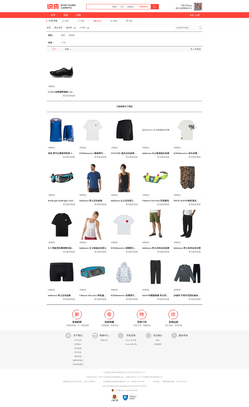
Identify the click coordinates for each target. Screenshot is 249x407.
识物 (78, 15)
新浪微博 (157, 344)
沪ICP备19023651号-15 (136, 372)
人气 (54, 49)
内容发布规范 (78, 364)
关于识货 (77, 340)
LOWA (82, 28)
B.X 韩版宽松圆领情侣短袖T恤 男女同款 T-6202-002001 (74, 248)
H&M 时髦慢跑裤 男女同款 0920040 (159, 295)
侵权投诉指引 (78, 360)
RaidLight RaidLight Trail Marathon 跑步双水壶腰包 (73, 200)
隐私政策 (77, 356)
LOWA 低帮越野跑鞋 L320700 (62, 92)
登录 (192, 15)
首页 (53, 15)
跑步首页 (58, 28)
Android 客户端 (131, 344)
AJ (122, 6)
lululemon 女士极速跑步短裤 (155, 153)
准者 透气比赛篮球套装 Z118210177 (65, 153)
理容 (131, 21)
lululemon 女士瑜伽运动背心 (92, 248)
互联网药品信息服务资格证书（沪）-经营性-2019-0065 (124, 382)
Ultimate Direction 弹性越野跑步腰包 (97, 295)
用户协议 (77, 352)
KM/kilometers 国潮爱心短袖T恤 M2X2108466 (133, 248)
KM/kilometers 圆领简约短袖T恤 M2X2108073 (101, 153)
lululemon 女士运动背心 (122, 200)
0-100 (63, 43)
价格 (67, 49)
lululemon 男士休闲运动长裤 (187, 248)
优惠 (65, 15)
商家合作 (104, 340)
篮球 (67, 21)
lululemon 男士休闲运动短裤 (155, 248)
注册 (198, 15)
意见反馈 (77, 348)
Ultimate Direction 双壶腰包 (155, 200)
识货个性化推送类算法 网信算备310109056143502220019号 (124, 386)
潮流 (83, 21)
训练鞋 (72, 35)
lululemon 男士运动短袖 (90, 200)
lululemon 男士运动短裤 (59, 295)
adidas (131, 6)
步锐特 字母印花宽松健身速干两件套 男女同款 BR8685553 (202, 295)
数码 (115, 21)
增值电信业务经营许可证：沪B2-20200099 (79, 382)
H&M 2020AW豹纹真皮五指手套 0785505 (194, 200)
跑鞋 (63, 35)
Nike (115, 6)
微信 (157, 340)
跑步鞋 (69, 28)
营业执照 (156, 382)
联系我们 (77, 344)
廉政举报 (183, 335)
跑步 (100, 21)
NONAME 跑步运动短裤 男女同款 (127, 153)
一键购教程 (143, 6)
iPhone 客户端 (131, 340)
